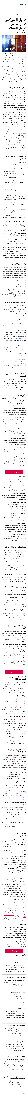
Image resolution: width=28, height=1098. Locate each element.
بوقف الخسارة (16, 577)
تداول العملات (14, 472)
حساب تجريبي (23, 795)
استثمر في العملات (14, 672)
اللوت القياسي (13, 182)
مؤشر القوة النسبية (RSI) (15, 338)
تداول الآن (14, 951)
